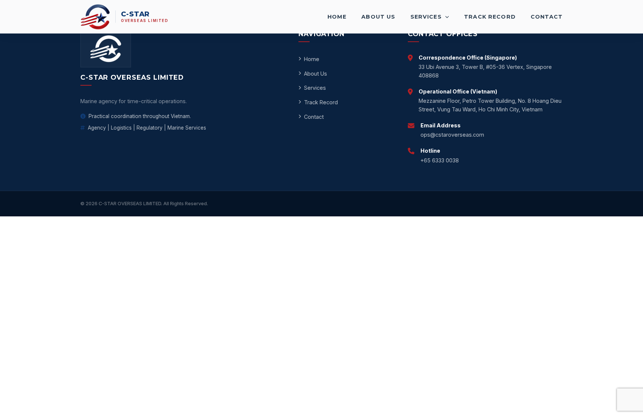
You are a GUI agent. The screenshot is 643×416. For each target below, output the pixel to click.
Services (427, 16)
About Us (378, 16)
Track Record (490, 16)
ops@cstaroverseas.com (452, 134)
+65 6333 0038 (439, 160)
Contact (547, 16)
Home (337, 16)
